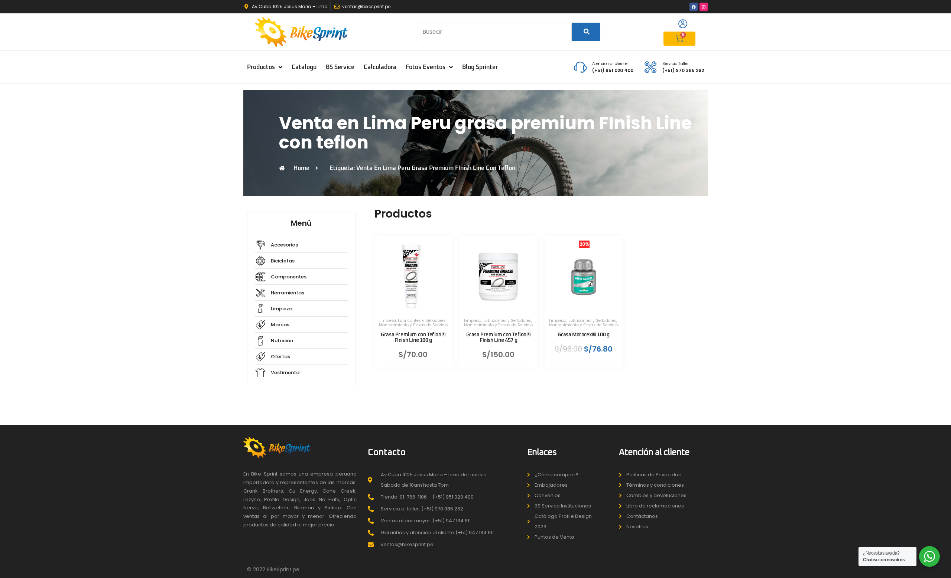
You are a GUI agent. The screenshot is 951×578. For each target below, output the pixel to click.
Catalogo (304, 67)
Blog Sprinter (480, 67)
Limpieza (387, 320)
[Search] (586, 32)
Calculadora (380, 67)
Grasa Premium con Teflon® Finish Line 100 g (413, 337)
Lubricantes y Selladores (422, 320)
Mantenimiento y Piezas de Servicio (413, 325)
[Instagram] (704, 7)
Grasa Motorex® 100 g (583, 334)
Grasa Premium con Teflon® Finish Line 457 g (498, 337)
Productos (261, 67)
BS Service (340, 67)
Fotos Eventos (425, 67)
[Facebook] (693, 7)
